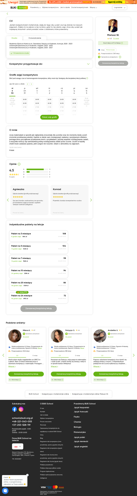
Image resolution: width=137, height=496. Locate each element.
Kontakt (42, 411)
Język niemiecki (81, 442)
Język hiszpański (81, 408)
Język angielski (81, 447)
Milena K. (26, 330)
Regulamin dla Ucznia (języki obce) (51, 461)
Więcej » (12, 366)
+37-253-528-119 (21, 425)
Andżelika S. (113, 330)
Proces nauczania (45, 421)
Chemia (77, 422)
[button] (134, 2)
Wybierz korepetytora (50, 7)
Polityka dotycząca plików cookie (50, 468)
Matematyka (110, 50)
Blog (41, 438)
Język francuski (81, 412)
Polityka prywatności (46, 465)
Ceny (41, 435)
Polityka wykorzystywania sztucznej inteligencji (51, 476)
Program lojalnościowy (47, 471)
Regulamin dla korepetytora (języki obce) (51, 449)
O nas (42, 408)
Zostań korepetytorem (79, 7)
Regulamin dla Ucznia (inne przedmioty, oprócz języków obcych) (51, 456)
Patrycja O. (70, 330)
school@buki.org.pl (22, 418)
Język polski (79, 437)
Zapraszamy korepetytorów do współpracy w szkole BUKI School (50, 429)
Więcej (40, 348)
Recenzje (43, 425)
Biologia (77, 427)
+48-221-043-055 (22, 421)
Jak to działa (65, 7)
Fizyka (76, 417)
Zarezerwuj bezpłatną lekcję (38, 309)
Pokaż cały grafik (49, 117)
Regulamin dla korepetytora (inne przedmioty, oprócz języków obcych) (51, 443)
